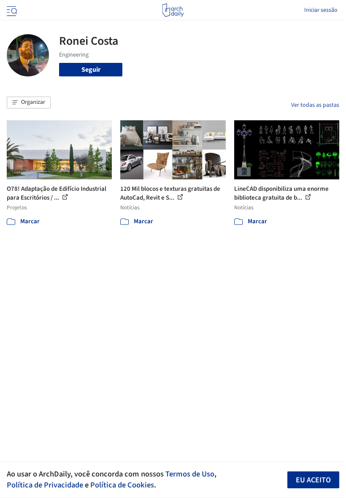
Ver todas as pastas (315, 105)
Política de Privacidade (45, 484)
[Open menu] (11, 10)
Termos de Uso (189, 473)
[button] (29, 102)
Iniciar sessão (321, 10)
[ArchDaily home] (173, 10)
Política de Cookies (122, 484)
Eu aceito (313, 480)
